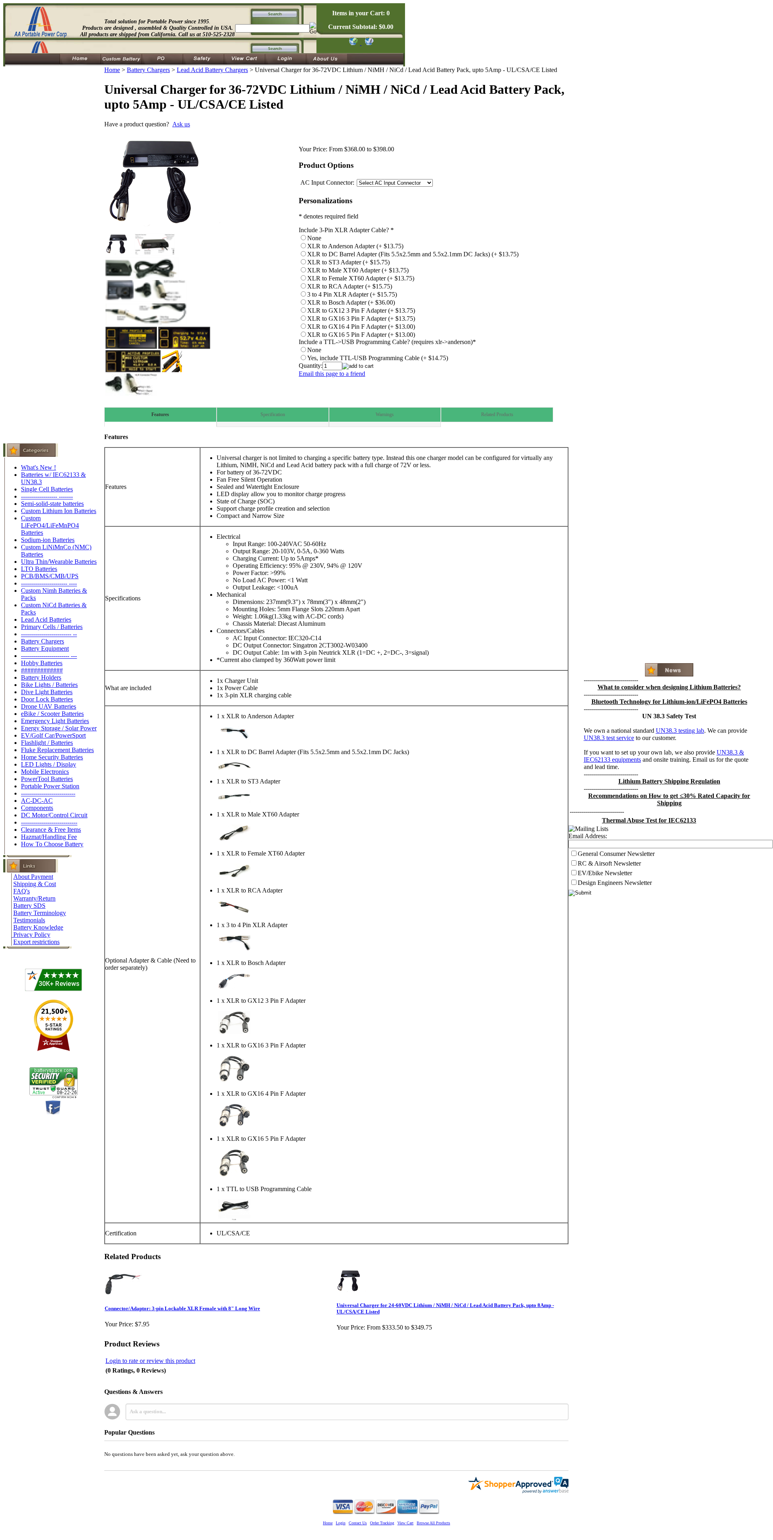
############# (42, 670)
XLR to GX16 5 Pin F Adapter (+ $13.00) (361, 334)
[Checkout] (353, 42)
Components (37, 807)
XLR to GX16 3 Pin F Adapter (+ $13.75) (361, 318)
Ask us (181, 124)
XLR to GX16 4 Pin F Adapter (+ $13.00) (361, 326)
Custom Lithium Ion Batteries (58, 510)
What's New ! (38, 467)
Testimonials (29, 920)
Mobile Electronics (45, 771)
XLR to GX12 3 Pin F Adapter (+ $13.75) (361, 310)
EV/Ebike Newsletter (605, 873)
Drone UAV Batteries (48, 706)
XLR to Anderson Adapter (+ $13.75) (355, 246)
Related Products (497, 414)
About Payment (33, 876)
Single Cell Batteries (47, 489)
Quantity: (310, 365)
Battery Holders (41, 677)
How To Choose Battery (52, 844)
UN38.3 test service (609, 737)
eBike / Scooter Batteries (52, 713)
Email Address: (587, 836)
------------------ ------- (47, 496)
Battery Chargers (42, 641)
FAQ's (21, 891)
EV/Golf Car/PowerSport (53, 735)
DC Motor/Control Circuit (54, 815)
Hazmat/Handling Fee (49, 836)
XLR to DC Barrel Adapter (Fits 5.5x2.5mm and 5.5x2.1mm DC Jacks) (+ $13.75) (413, 254)
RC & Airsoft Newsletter (609, 863)
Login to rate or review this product (150, 1360)
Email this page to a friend (332, 373)
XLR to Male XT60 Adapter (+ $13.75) (358, 270)
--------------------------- (48, 793)
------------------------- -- (49, 634)
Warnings (385, 414)
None (314, 238)
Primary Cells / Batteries (52, 626)
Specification (272, 414)
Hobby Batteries (41, 663)
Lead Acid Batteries (46, 619)
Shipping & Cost (34, 883)
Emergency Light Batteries (55, 720)
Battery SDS (29, 905)
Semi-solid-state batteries (52, 503)
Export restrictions (36, 941)
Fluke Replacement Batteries (57, 749)
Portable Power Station (50, 786)
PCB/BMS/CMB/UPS (50, 576)
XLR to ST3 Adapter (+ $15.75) (348, 262)
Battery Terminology (39, 912)
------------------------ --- (49, 655)
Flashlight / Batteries (47, 742)
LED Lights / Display (48, 764)
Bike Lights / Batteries (49, 684)
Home (112, 69)
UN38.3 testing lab (680, 730)
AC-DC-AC (37, 800)
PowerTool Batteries (47, 778)
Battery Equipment (45, 648)
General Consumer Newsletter (616, 853)
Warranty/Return (34, 898)
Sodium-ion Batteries (47, 539)
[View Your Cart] (368, 42)
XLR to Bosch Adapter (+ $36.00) (351, 302)
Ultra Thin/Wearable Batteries (59, 561)
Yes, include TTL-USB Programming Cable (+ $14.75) (377, 358)
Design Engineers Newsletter (615, 882)
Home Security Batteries (52, 757)
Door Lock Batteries (47, 699)
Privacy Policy (31, 934)
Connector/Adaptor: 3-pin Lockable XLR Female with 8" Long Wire (182, 1308)
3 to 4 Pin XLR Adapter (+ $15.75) (352, 294)
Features (160, 414)
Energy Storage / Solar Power (59, 728)
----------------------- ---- (49, 583)
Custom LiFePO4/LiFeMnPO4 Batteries (50, 525)
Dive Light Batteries (46, 692)
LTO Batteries (39, 568)
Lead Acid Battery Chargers (212, 69)
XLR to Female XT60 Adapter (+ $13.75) (360, 278)
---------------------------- (49, 822)
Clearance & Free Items (51, 829)
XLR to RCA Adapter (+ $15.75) (349, 286)
